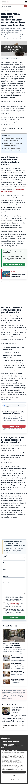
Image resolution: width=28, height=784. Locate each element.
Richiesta (6, 583)
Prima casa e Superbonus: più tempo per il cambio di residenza (18, 275)
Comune (5, 576)
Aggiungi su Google (14, 426)
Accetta (14, 772)
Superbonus (5, 10)
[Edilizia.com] (5, 2)
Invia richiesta (14, 617)
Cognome (6, 562)
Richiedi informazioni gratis (14, 264)
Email (5, 569)
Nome (5, 556)
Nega (14, 775)
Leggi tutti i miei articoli (8, 725)
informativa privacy (14, 603)
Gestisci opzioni (15, 779)
